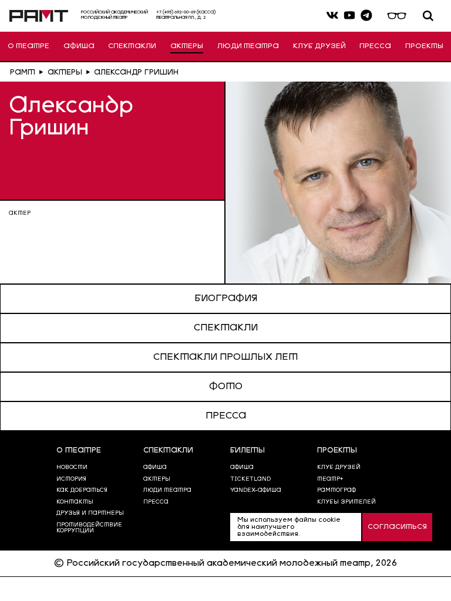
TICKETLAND (250, 479)
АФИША (79, 46)
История (71, 479)
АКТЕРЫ (186, 46)
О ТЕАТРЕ (28, 46)
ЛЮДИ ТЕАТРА (248, 46)
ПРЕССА (375, 46)
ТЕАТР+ (330, 479)
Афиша (242, 467)
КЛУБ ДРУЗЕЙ (319, 46)
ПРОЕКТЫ (424, 46)
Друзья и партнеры (90, 513)
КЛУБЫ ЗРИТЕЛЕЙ (346, 502)
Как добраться (81, 490)
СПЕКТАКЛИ (132, 46)
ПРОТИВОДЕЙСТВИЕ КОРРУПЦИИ (89, 528)
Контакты (74, 502)
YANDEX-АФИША (255, 490)
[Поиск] (428, 16)
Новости (71, 467)
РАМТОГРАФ (336, 490)
